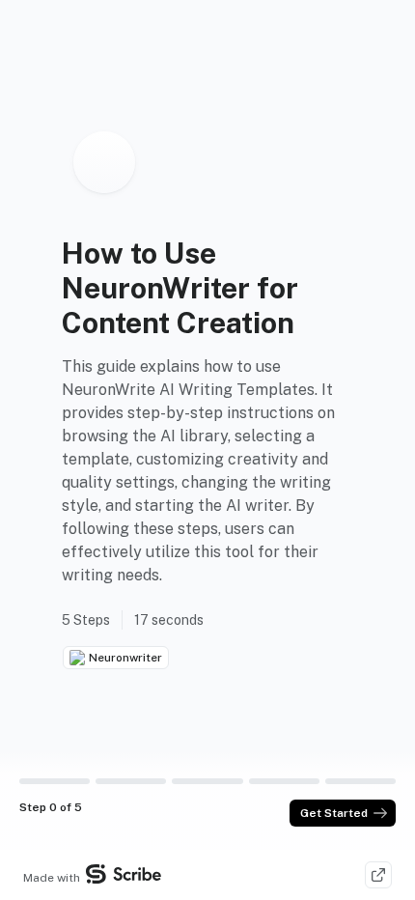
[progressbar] (54, 781)
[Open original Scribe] (378, 874)
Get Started (334, 813)
